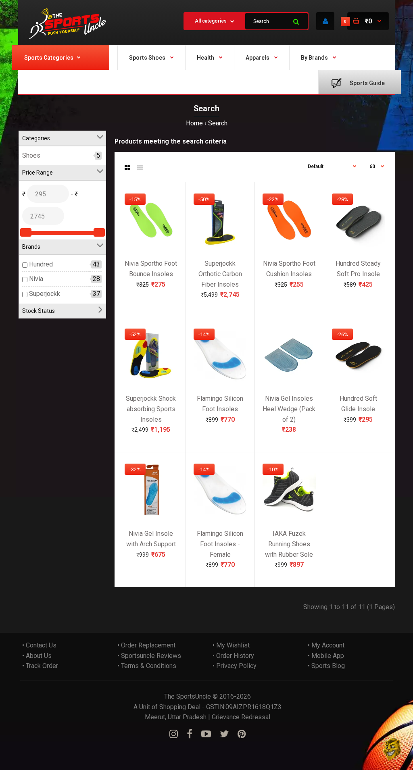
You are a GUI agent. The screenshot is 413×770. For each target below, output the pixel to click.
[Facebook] (189, 734)
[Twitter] (224, 734)
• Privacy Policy (235, 666)
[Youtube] (206, 734)
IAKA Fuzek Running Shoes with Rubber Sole (289, 544)
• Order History (233, 656)
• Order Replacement (146, 645)
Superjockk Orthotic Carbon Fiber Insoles (220, 274)
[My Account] (325, 21)
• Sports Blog (326, 666)
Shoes (31, 156)
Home (194, 123)
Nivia (36, 279)
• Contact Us (39, 645)
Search (217, 123)
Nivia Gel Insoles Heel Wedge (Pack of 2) (289, 409)
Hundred (41, 264)
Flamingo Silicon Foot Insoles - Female (220, 544)
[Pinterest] (242, 734)
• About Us (37, 656)
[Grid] (127, 167)
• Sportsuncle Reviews (149, 656)
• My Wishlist (231, 645)
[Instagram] (173, 734)
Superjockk (44, 294)
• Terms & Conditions (146, 666)
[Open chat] (392, 749)
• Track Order (40, 666)
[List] (140, 167)
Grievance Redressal (241, 717)
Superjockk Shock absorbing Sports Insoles (151, 409)
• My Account (326, 645)
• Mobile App (326, 656)
